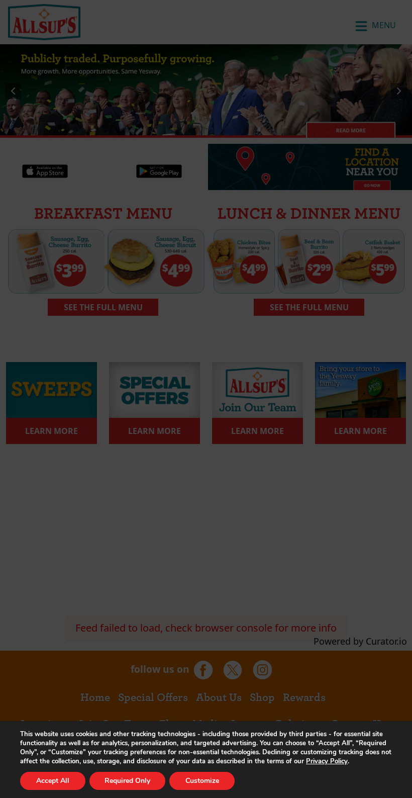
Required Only (127, 780)
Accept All (52, 780)
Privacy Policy (327, 761)
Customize (202, 780)
